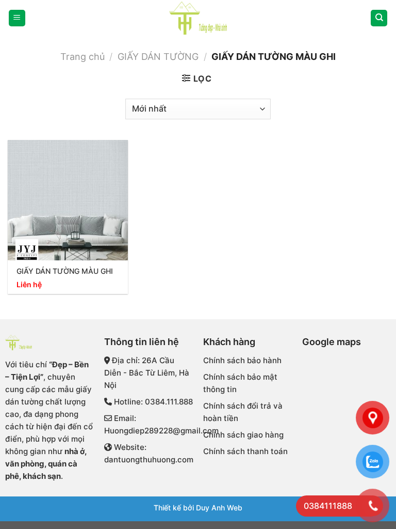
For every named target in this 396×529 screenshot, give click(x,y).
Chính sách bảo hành (242, 360)
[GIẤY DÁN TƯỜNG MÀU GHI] (68, 200)
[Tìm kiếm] (379, 18)
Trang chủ (82, 56)
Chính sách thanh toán (245, 451)
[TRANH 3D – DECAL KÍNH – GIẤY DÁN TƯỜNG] (198, 18)
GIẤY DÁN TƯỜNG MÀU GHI (64, 271)
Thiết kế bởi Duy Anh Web (198, 507)
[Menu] (17, 18)
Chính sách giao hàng (243, 435)
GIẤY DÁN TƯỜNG (158, 56)
